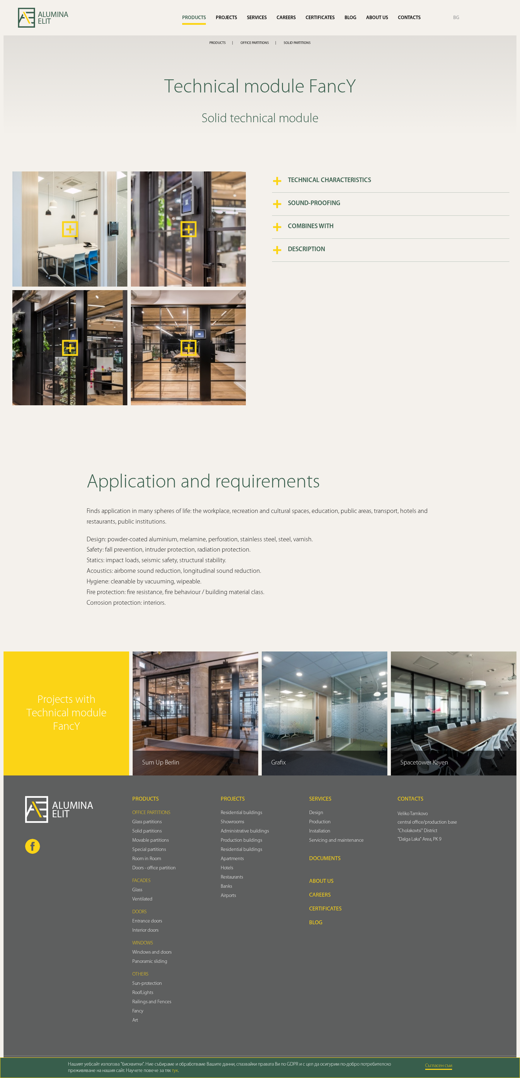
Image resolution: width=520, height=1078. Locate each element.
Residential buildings (241, 812)
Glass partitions (147, 822)
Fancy (137, 1011)
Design (316, 812)
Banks (226, 886)
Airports (228, 895)
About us (377, 18)
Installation (319, 831)
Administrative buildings (245, 831)
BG (456, 18)
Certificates (320, 18)
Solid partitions (297, 43)
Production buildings (241, 840)
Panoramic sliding (149, 961)
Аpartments (232, 859)
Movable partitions (150, 840)
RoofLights (142, 992)
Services (257, 18)
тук (175, 1070)
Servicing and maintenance (336, 840)
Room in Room (146, 859)
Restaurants (232, 877)
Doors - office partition (154, 868)
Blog (350, 18)
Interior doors (145, 930)
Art (135, 1020)
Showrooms (232, 822)
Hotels (227, 868)
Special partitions (149, 849)
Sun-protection (147, 983)
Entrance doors (147, 921)
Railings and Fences (151, 1002)
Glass (137, 890)
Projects (226, 18)
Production (320, 822)
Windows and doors (152, 952)
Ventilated (142, 899)
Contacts (409, 18)
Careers (286, 18)
